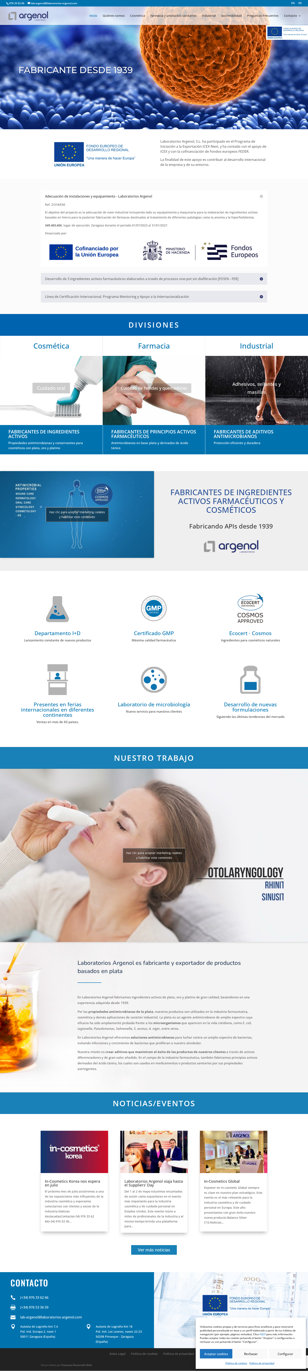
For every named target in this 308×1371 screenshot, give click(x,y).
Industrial (209, 16)
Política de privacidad (261, 1363)
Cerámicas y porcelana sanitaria (257, 388)
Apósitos (154, 388)
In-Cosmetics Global (222, 1181)
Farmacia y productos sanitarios (173, 16)
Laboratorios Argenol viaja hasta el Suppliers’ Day (153, 1183)
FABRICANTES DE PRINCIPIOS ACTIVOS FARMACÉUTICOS (153, 433)
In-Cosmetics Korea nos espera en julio (72, 1183)
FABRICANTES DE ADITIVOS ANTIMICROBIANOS (243, 433)
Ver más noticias (154, 1250)
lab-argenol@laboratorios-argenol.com (51, 1317)
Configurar (285, 1354)
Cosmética (137, 16)
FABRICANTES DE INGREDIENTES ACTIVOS (43, 433)
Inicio (93, 16)
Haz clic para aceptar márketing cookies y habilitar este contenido (77, 514)
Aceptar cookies (216, 1354)
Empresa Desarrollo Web (76, 1365)
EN (293, 3)
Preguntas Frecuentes (262, 16)
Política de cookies (236, 1363)
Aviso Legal (118, 1354)
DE (300, 3)
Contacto (290, 16)
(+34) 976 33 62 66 (34, 1297)
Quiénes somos (114, 16)
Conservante (51, 388)
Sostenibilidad (231, 16)
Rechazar (251, 1354)
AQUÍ (262, 1334)
